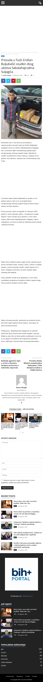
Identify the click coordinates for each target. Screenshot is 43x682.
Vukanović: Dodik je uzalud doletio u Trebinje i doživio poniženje (34, 425)
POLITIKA (4, 659)
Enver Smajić (7, 75)
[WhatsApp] (18, 81)
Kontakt (34, 676)
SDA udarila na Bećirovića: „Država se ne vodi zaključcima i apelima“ (28, 534)
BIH (10, 52)
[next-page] (23, 432)
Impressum (20, 676)
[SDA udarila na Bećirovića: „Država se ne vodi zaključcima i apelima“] (6, 536)
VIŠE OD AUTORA (28, 409)
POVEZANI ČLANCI (15, 409)
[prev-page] (20, 432)
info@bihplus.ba (27, 596)
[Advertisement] (21, 28)
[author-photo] (21, 380)
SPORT (3, 666)
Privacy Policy (10, 676)
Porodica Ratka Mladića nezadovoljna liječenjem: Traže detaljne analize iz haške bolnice (33, 365)
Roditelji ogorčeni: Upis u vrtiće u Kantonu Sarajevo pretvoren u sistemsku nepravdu (10, 364)
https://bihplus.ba (21, 390)
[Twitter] (8, 81)
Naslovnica (4, 52)
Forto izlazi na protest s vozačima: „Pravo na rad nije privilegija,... (26, 513)
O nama (27, 676)
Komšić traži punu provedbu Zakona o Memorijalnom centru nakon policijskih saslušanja (27, 545)
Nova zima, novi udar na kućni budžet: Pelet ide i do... (25, 502)
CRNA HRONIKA (6, 662)
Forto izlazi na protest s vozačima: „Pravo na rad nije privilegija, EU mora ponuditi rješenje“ (21, 426)
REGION (4, 656)
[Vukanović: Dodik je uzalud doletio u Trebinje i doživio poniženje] (35, 418)
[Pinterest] (13, 81)
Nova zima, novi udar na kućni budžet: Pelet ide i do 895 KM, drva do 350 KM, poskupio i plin (7, 426)
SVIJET (3, 652)
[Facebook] (3, 81)
